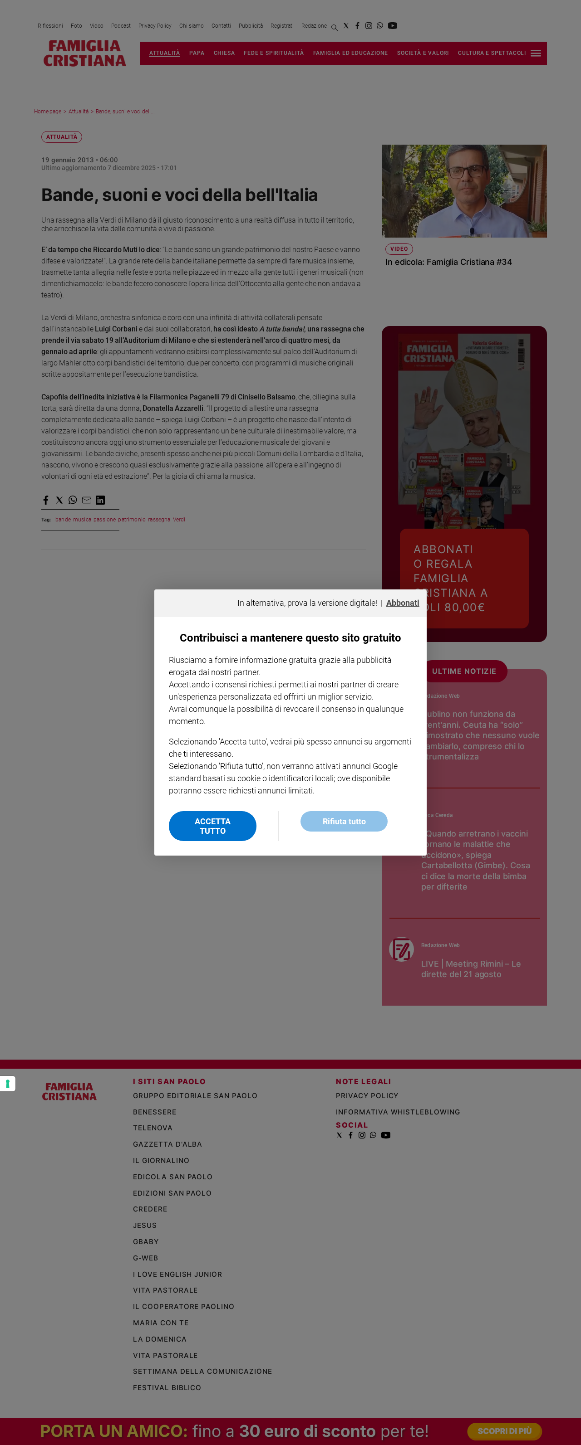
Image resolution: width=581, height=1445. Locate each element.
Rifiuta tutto (344, 821)
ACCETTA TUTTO (213, 826)
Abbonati (402, 603)
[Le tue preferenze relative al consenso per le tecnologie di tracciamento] (7, 1083)
